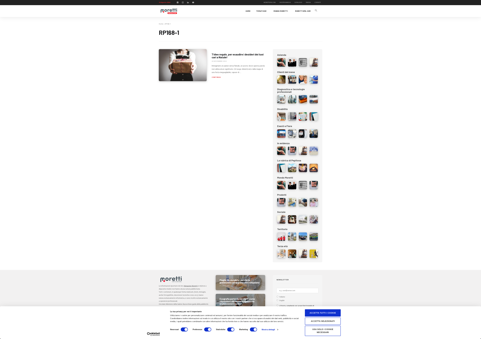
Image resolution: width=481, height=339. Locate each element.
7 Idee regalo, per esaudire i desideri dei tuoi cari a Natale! (238, 56)
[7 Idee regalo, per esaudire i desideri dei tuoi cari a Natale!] (183, 65)
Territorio (282, 229)
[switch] (207, 329)
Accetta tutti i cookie (323, 313)
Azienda (281, 54)
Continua (216, 77)
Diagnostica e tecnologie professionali (291, 90)
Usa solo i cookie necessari (322, 330)
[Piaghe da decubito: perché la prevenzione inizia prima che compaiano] (240, 282)
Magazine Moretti (191, 286)
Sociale (281, 211)
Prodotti (281, 194)
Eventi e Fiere (284, 126)
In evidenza (283, 143)
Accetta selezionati (323, 321)
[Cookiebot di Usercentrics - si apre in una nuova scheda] (153, 334)
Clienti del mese (286, 72)
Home (161, 24)
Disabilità (282, 109)
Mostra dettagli (268, 329)
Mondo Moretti (285, 177)
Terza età (282, 246)
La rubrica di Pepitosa (289, 160)
